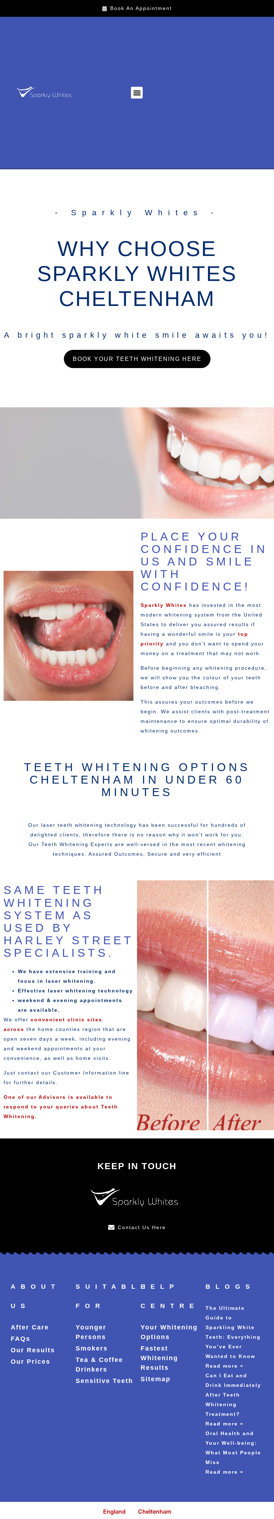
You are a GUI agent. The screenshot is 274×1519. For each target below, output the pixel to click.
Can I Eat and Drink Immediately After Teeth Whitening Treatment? (233, 1395)
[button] (137, 93)
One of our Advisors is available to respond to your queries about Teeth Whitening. (61, 1106)
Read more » (225, 1366)
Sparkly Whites (164, 605)
